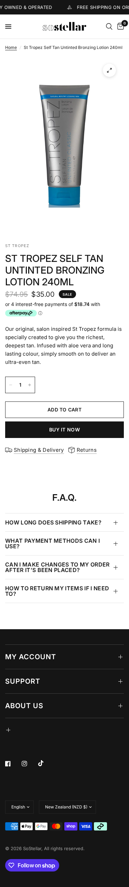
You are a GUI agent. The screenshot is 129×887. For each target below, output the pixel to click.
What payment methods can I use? (52, 543)
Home (11, 47)
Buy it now (64, 429)
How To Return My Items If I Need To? (57, 591)
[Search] (109, 26)
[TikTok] (45, 763)
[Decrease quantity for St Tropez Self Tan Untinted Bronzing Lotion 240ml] (11, 385)
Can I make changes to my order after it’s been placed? (57, 567)
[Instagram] (29, 763)
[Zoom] (109, 70)
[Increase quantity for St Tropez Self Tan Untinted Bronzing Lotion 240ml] (29, 385)
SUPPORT (22, 681)
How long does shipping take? (53, 522)
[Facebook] (12, 763)
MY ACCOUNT (30, 657)
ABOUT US (24, 706)
